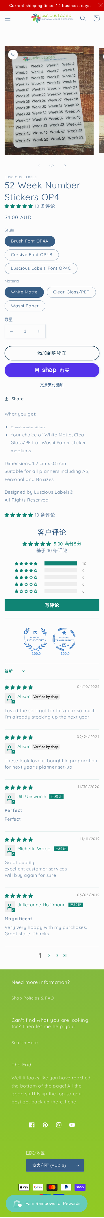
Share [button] (18, 398)
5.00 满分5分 (68, 544)
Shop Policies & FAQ (33, 998)
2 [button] (49, 955)
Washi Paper (25, 305)
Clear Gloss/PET (71, 292)
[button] (7, 18)
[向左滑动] (39, 166)
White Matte (24, 292)
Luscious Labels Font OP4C (41, 268)
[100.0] (35, 639)
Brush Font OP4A (30, 241)
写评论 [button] (52, 605)
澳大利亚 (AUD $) (49, 1165)
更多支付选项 (52, 384)
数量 (9, 319)
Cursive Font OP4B (32, 254)
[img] (19, 687)
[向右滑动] (65, 166)
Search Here (25, 1042)
